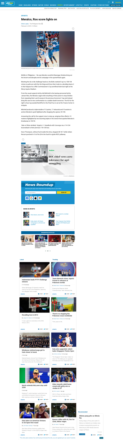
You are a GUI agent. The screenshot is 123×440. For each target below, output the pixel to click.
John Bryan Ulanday (27, 425)
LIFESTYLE (79, 5)
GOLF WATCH (71, 8)
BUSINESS (53, 5)
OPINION (34, 5)
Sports (24, 16)
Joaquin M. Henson (27, 318)
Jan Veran (56, 424)
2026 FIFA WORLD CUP (50, 8)
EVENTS (86, 5)
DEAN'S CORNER (116, 8)
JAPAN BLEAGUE (106, 8)
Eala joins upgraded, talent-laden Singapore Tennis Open (63, 350)
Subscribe (118, 2)
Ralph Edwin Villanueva (59, 285)
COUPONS (93, 5)
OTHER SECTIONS (103, 5)
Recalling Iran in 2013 (30, 315)
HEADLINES (27, 5)
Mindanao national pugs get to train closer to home (33, 351)
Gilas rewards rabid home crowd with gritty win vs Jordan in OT (61, 386)
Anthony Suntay (57, 354)
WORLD (46, 5)
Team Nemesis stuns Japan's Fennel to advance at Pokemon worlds (63, 281)
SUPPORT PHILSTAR (116, 5)
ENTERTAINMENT (69, 5)
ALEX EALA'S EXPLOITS (82, 8)
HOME (21, 5)
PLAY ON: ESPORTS (95, 8)
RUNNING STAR (62, 8)
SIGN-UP (63, 192)
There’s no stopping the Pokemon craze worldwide (62, 315)
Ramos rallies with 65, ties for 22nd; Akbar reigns (63, 420)
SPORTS (60, 5)
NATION (40, 5)
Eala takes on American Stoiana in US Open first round (34, 422)
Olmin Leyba (25, 24)
